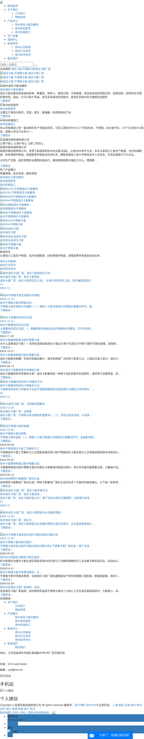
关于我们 (13, 9)
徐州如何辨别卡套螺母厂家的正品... (21, 478)
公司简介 (20, 13)
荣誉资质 (20, 17)
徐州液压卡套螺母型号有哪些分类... (21, 370)
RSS (15, 712)
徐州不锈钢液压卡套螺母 (14, 216)
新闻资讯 (13, 43)
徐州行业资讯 (23, 51)
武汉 (32, 708)
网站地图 (5, 712)
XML (23, 712)
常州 (139, 705)
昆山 (8, 708)
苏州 (2, 708)
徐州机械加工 (23, 32)
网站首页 (13, 6)
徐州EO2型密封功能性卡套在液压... (21, 557)
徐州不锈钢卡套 (9, 248)
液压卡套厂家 (43, 69)
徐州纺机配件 (23, 28)
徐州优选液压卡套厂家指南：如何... (21, 587)
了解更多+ (6, 347)
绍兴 (26, 708)
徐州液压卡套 (8, 232)
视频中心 (13, 39)
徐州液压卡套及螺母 (27, 24)
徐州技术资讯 (23, 54)
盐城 (20, 708)
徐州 (133, 705)
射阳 (121, 705)
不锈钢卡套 (28, 69)
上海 (115, 705)
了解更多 (5, 100)
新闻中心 (13, 628)
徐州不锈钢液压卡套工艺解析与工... (21, 448)
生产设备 (13, 36)
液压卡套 (16, 69)
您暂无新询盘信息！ (40, 712)
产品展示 (13, 613)
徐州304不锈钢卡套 (11, 224)
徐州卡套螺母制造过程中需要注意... (21, 340)
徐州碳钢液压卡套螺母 (13, 208)
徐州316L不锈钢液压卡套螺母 (17, 192)
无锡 (127, 705)
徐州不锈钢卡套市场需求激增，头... (21, 572)
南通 (14, 708)
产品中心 (13, 21)
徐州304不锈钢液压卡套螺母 (16, 200)
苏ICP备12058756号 (86, 705)
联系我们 (13, 58)
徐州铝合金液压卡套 (12, 240)
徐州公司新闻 (23, 47)
